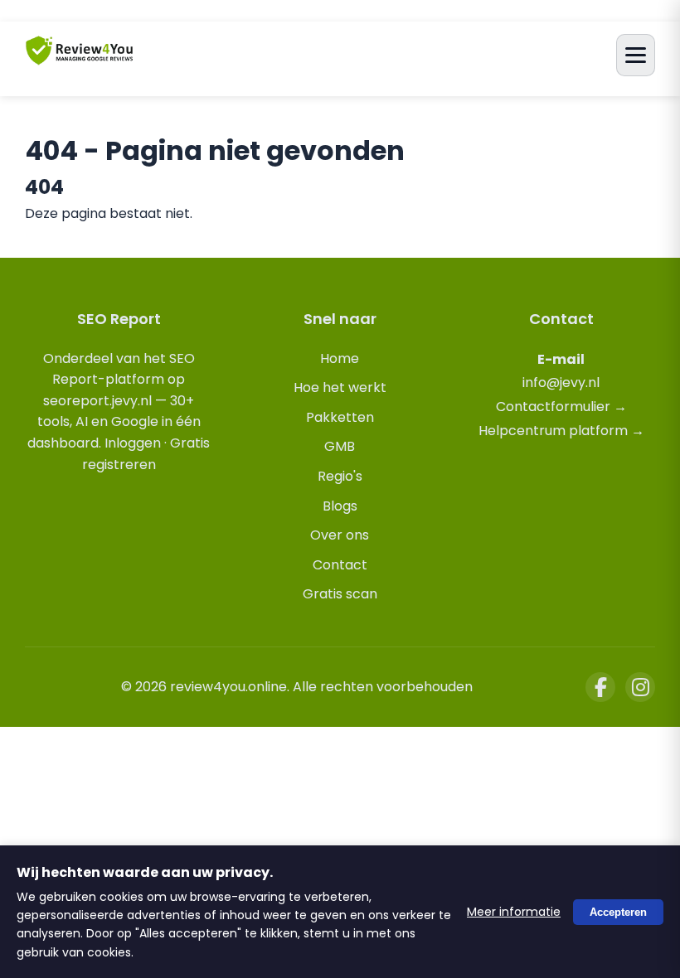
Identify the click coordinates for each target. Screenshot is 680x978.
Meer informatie (514, 911)
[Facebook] (600, 687)
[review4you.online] (79, 57)
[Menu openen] (635, 55)
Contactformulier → (561, 406)
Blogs (340, 506)
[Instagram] (640, 687)
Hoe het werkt (340, 387)
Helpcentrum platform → (561, 430)
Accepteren (618, 911)
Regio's (340, 476)
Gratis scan (340, 593)
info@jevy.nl (561, 382)
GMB (339, 446)
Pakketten (340, 417)
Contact (340, 564)
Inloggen (132, 443)
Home (339, 358)
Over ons (339, 535)
